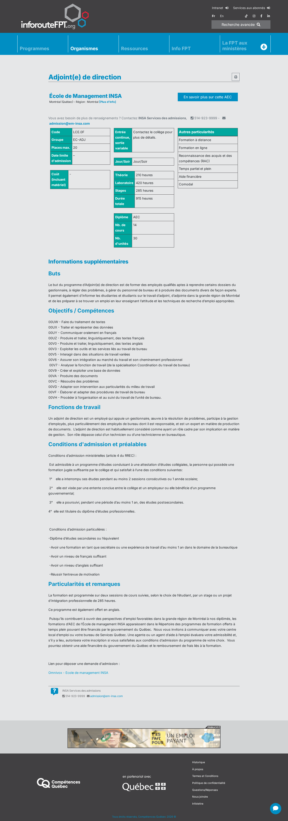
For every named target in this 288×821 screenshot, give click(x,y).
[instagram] (254, 16)
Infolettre (197, 803)
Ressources (134, 48)
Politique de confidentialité (208, 783)
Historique (198, 762)
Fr (213, 16)
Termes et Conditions (205, 776)
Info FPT (181, 48)
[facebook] (261, 16)
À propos (197, 769)
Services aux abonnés (249, 8)
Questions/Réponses (205, 790)
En (222, 16)
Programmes (34, 48)
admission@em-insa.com (69, 123)
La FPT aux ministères (234, 45)
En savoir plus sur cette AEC (208, 97)
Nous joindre (200, 796)
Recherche (238, 24)
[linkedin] (268, 16)
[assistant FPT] (275, 808)
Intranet (218, 8)
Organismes (84, 48)
